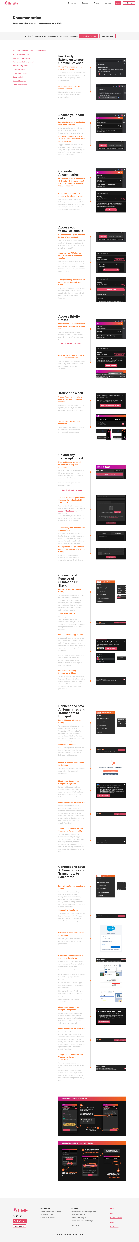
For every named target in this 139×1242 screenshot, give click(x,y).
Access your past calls (21, 54)
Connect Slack (18, 77)
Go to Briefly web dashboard (71, 343)
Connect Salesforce (20, 85)
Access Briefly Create (20, 66)
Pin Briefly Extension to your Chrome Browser (29, 50)
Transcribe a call (19, 69)
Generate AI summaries (21, 58)
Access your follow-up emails (23, 62)
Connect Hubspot (19, 81)
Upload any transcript (20, 73)
